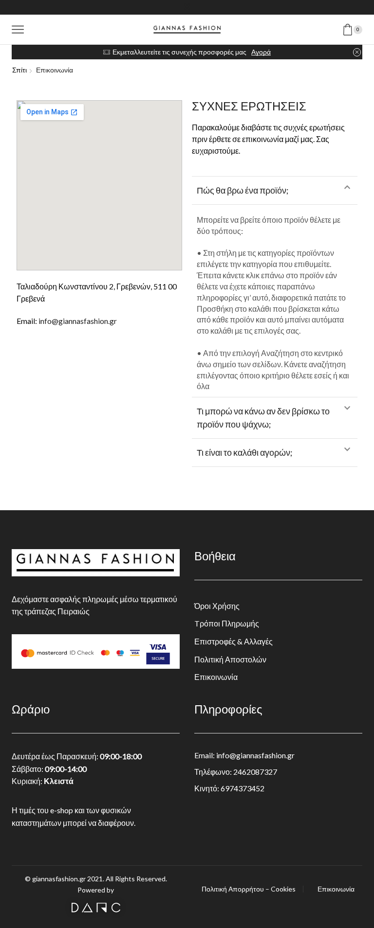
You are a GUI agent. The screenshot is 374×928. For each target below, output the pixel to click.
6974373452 (242, 788)
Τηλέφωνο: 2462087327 (235, 771)
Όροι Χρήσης (217, 605)
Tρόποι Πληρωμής (226, 623)
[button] (274, 190)
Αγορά (261, 52)
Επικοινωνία (216, 676)
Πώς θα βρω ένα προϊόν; (243, 190)
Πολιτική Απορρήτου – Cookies (249, 889)
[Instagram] (187, 7)
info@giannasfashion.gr (77, 320)
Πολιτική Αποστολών (230, 659)
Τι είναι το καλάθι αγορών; (245, 452)
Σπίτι (19, 70)
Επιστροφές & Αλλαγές (233, 641)
